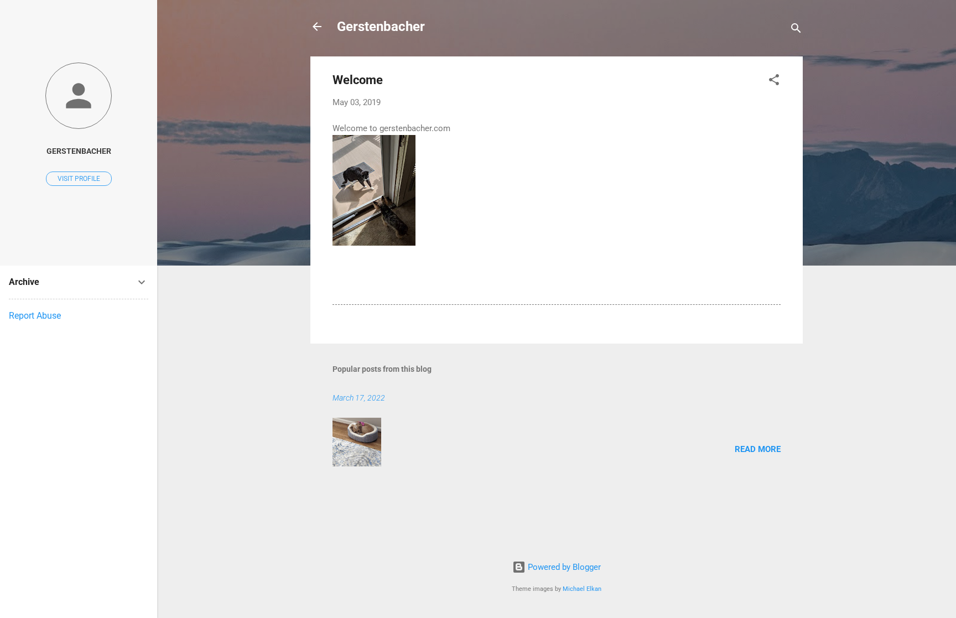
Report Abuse (35, 315)
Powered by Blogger (563, 567)
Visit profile (79, 179)
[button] (774, 81)
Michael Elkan (582, 589)
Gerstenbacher (381, 26)
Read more (758, 449)
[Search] (796, 30)
